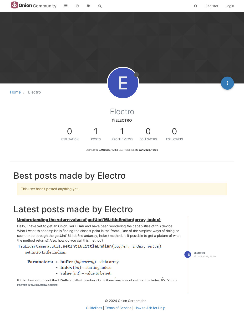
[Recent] (77, 6)
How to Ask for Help (149, 308)
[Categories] (65, 6)
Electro (199, 252)
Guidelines (94, 308)
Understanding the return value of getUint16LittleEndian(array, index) (89, 219)
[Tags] (88, 6)
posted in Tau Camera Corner (37, 285)
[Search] (100, 6)
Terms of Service (118, 308)
